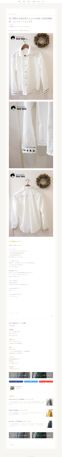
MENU (29, 1)
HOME (19, 1)
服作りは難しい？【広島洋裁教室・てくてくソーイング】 (20, 421)
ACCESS (33, 1)
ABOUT (24, 1)
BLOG (39, 1)
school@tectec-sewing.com (14, 368)
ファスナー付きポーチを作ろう (15, 341)
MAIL (43, 1)
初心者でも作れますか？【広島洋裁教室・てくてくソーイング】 (21, 399)
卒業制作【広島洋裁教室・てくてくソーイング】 (18, 410)
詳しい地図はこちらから (13, 363)
